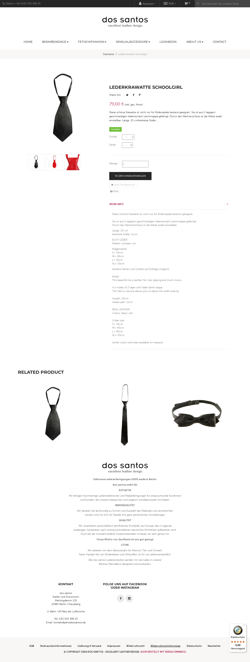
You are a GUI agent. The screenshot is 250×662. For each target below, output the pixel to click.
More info (116, 204)
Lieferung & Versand (89, 646)
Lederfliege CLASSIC (196, 422)
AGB (31, 646)
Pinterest (139, 95)
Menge (113, 163)
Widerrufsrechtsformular (166, 646)
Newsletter (214, 646)
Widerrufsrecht (135, 646)
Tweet (127, 95)
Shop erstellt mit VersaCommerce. (163, 651)
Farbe (112, 144)
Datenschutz (194, 646)
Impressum (113, 646)
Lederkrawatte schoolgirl (54, 422)
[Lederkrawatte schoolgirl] (36, 162)
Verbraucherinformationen (56, 646)
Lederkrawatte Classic (125, 422)
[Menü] (244, 626)
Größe (113, 136)
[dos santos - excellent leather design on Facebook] (120, 598)
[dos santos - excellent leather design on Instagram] (129, 598)
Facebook (133, 95)
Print (116, 191)
